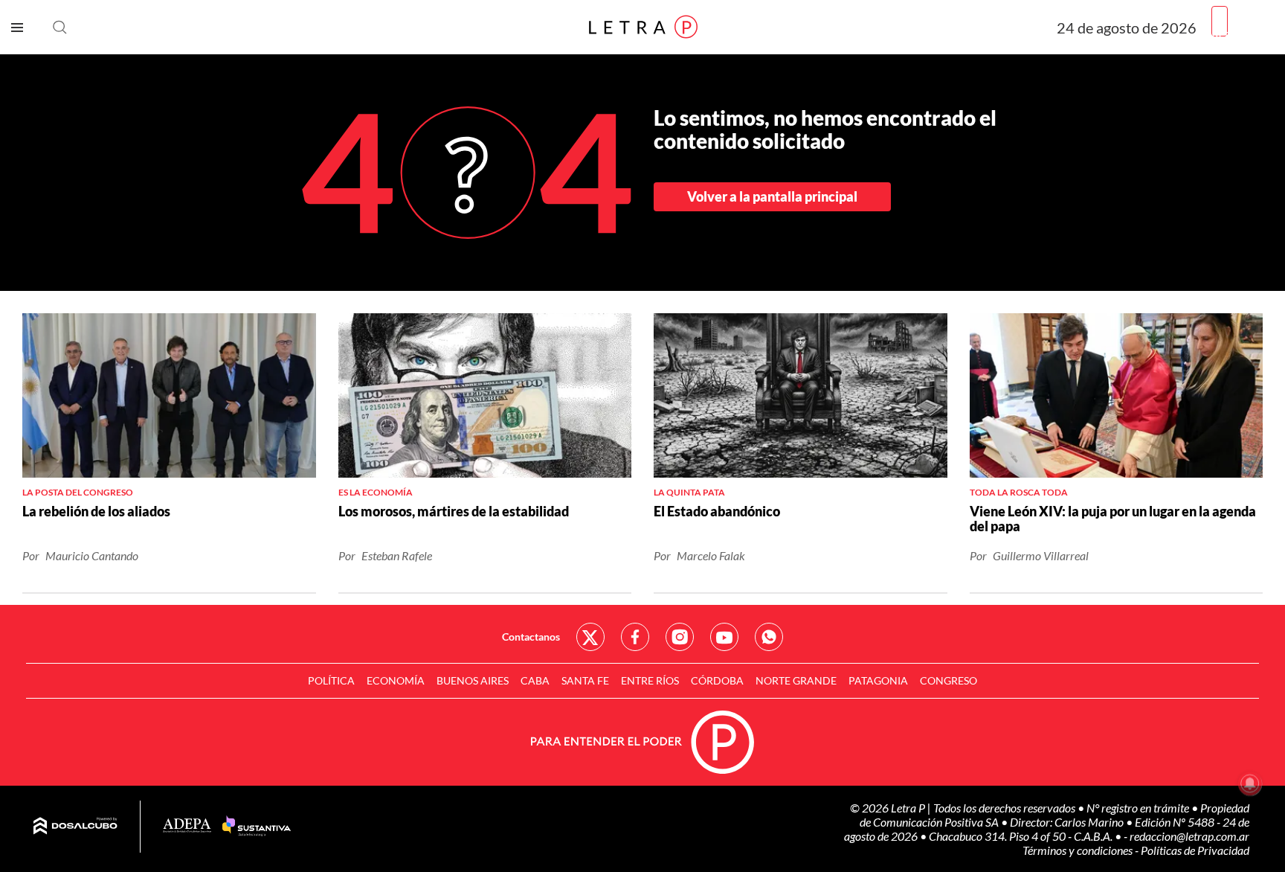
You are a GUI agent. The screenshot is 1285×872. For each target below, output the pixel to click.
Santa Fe (585, 680)
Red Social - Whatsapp (769, 636)
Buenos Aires (473, 680)
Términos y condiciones (1078, 850)
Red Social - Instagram (679, 636)
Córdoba (717, 680)
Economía (396, 680)
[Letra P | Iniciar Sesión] (1219, 21)
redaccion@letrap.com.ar (1189, 836)
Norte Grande (796, 680)
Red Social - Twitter (590, 636)
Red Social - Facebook (635, 636)
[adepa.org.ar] (187, 826)
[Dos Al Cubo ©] (75, 826)
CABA (535, 680)
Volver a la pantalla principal (772, 196)
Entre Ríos (650, 680)
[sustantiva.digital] (256, 826)
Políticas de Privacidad (1195, 850)
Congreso (948, 680)
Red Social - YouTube (724, 636)
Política (331, 680)
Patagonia (878, 680)
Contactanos (531, 636)
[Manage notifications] (1250, 783)
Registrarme (1242, 33)
